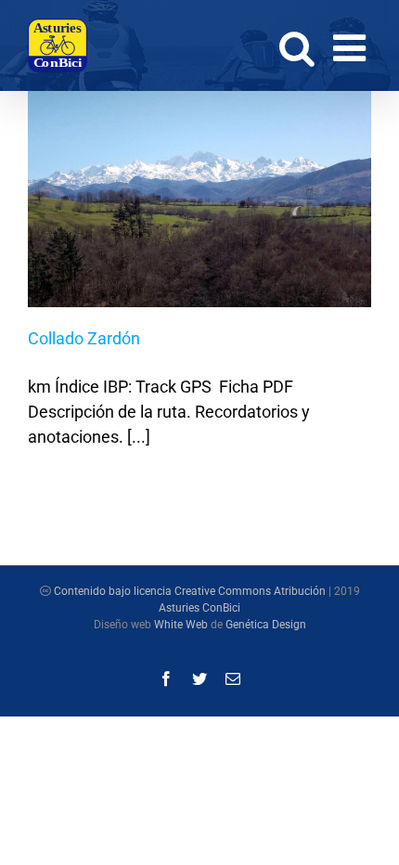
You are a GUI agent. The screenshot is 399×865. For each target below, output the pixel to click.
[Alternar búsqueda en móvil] (297, 47)
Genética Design (265, 624)
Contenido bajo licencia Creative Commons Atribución (190, 591)
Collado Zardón (84, 338)
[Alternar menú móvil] (352, 47)
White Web (181, 624)
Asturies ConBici (199, 607)
